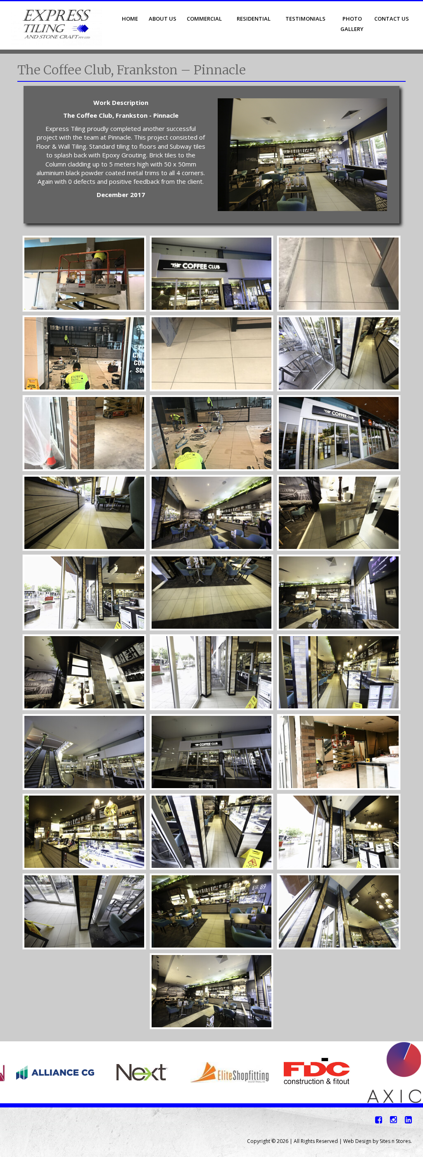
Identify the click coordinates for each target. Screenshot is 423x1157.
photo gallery (352, 24)
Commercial (204, 18)
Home (130, 18)
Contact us (391, 18)
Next (412, 1072)
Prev (10, 1072)
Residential (254, 18)
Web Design (357, 1141)
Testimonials (305, 18)
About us (162, 18)
